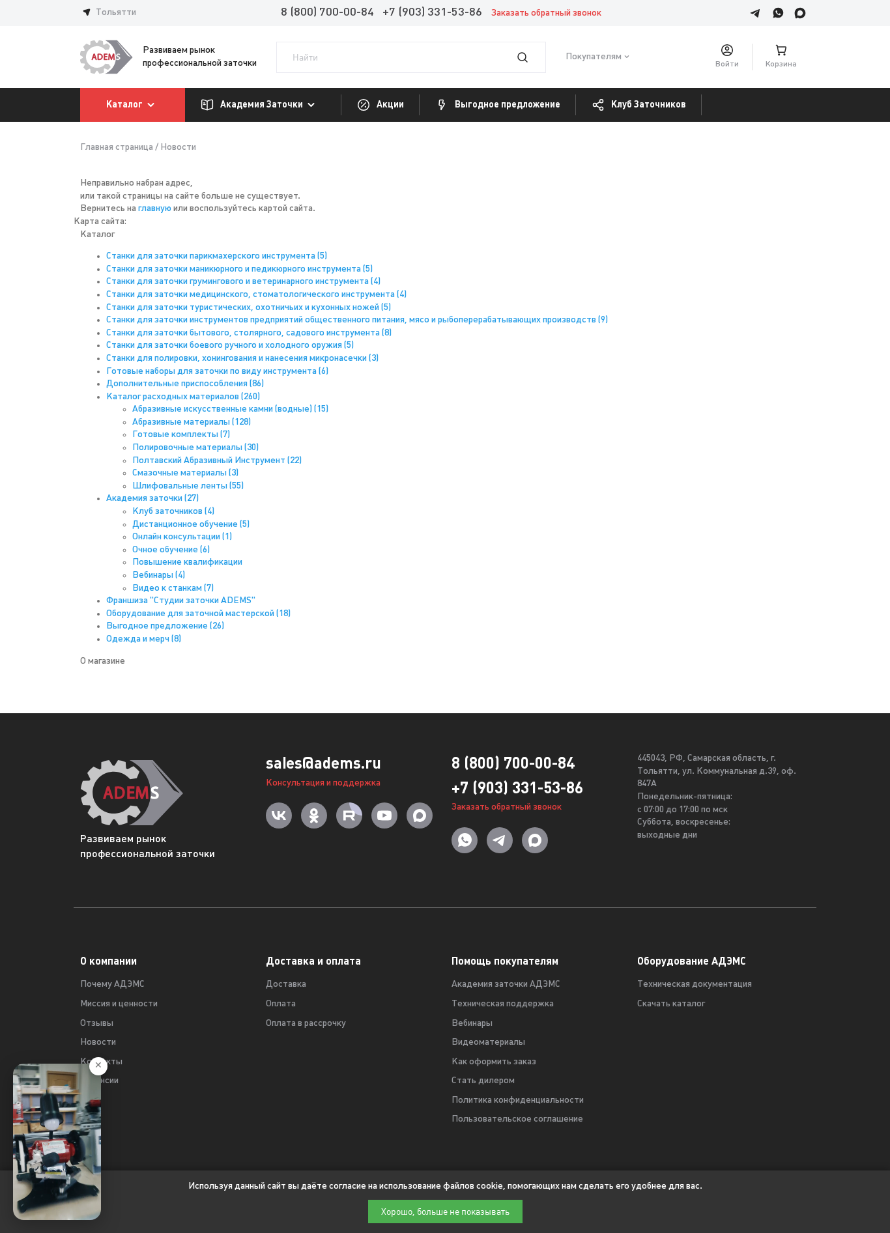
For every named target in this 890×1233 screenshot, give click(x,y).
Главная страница (116, 147)
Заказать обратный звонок (546, 13)
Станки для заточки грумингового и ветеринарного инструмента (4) (243, 282)
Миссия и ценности (119, 1004)
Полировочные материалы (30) (195, 448)
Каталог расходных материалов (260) (183, 397)
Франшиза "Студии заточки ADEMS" (180, 601)
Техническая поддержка (503, 1004)
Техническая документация (694, 984)
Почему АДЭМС (112, 984)
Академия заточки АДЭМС (506, 984)
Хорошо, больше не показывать (445, 1211)
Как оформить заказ (494, 1062)
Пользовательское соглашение (517, 1119)
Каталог (124, 104)
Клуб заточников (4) (173, 512)
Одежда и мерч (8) (143, 639)
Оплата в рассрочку (306, 1023)
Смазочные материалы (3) (185, 473)
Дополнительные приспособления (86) (185, 384)
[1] (530, 57)
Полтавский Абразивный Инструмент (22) (217, 461)
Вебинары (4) (158, 575)
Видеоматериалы (488, 1042)
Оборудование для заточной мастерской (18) (198, 614)
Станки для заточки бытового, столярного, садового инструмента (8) (249, 333)
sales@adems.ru (323, 763)
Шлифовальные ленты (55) (188, 486)
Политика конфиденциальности (518, 1100)
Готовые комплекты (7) (181, 435)
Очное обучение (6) (171, 550)
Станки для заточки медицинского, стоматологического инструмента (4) (256, 295)
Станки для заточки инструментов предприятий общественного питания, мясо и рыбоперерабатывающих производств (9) (357, 320)
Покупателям (594, 57)
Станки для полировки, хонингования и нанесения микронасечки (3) (242, 358)
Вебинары (472, 1023)
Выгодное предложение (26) (165, 626)
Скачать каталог (671, 1004)
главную (154, 209)
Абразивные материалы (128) (191, 422)
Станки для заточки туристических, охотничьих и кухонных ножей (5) (248, 308)
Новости (98, 1042)
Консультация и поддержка (323, 783)
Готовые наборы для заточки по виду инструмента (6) (217, 371)
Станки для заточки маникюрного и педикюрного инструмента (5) (239, 269)
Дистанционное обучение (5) (191, 525)
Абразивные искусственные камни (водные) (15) (230, 409)
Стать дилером (483, 1081)
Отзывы (96, 1023)
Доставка (286, 984)
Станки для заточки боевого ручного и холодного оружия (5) (230, 345)
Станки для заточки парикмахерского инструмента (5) (216, 256)
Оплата (281, 1004)
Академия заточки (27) (152, 498)
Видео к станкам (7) (173, 588)
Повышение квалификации (187, 562)
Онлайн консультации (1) (182, 537)
